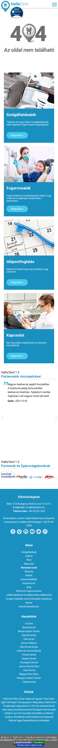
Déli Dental (29, 639)
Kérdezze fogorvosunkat (29, 591)
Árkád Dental (29, 627)
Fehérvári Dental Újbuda (29, 650)
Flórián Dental (29, 654)
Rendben (38, 742)
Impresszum (29, 583)
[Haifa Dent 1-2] (20, 7)
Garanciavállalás (29, 579)
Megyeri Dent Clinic (29, 674)
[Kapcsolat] (29, 311)
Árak (29, 560)
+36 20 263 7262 (36, 511)
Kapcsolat (15, 335)
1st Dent (29, 623)
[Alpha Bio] (11, 483)
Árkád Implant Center (29, 631)
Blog (29, 587)
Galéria (29, 556)
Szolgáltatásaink (21, 114)
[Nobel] (39, 483)
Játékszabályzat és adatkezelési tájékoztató (29, 595)
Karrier (29, 602)
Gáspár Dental (29, 658)
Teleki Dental (28, 682)
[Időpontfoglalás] (29, 238)
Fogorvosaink (18, 188)
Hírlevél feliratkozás (29, 606)
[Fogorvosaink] (29, 164)
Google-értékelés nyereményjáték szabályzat (29, 598)
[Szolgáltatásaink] (29, 90)
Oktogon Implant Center (29, 678)
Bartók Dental (29, 635)
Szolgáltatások (29, 552)
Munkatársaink (29, 567)
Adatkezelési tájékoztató (30, 745)
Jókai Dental (29, 670)
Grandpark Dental (29, 662)
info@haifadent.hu (35, 507)
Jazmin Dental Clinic (29, 666)
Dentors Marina (29, 643)
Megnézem (17, 135)
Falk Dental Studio (29, 647)
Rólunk (28, 575)
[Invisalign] (25, 483)
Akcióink (29, 571)
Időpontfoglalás (20, 261)
